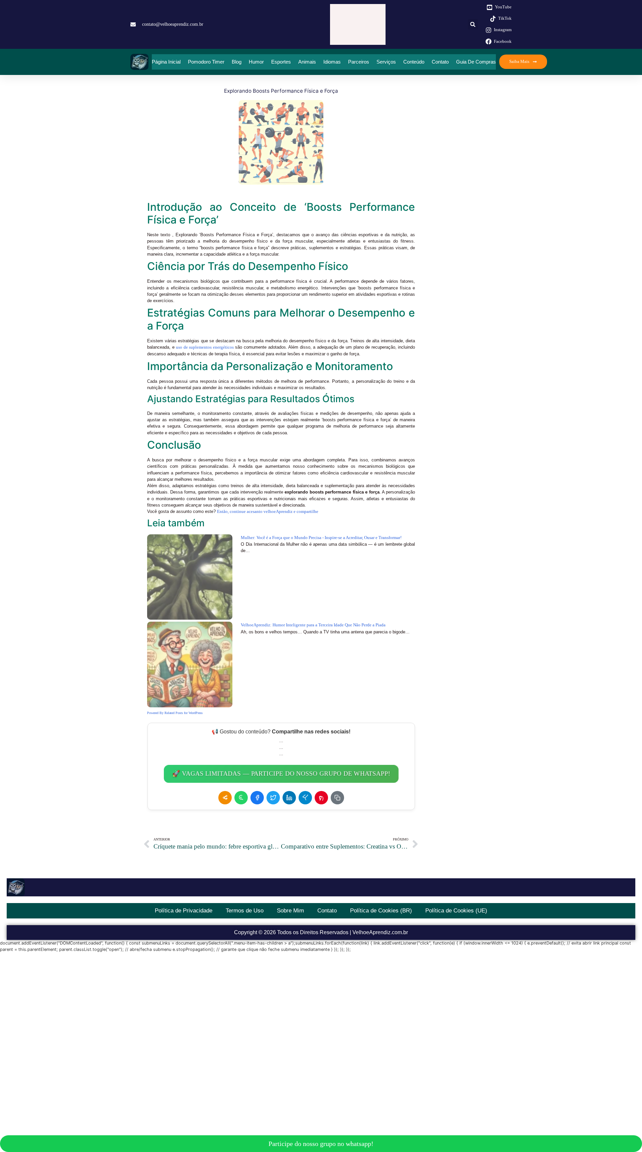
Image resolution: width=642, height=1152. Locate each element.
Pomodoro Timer (206, 62)
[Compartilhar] (225, 797)
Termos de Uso (244, 910)
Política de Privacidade (183, 910)
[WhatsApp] (241, 797)
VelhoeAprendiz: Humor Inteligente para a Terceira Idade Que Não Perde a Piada (313, 625)
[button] (473, 24)
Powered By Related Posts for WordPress (175, 713)
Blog (236, 62)
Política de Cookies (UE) (456, 910)
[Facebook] (257, 797)
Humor (256, 62)
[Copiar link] (337, 797)
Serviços (386, 62)
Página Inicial (166, 62)
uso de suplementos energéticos (205, 347)
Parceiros (358, 62)
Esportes (281, 62)
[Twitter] (273, 797)
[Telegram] (305, 797)
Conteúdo (413, 62)
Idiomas (332, 62)
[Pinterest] (321, 797)
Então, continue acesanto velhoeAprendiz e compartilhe (267, 511)
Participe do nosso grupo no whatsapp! (321, 1143)
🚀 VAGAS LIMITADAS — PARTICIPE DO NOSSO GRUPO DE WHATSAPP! (281, 773)
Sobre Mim (290, 910)
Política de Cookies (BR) (381, 910)
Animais (307, 62)
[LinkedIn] (289, 797)
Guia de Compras (476, 62)
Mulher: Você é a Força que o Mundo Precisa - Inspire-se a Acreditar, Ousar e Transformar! (321, 537)
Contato (440, 62)
